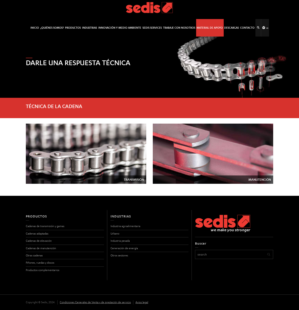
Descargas (231, 27)
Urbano (115, 233)
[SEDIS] (149, 9)
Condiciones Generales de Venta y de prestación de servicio (95, 302)
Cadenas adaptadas (37, 233)
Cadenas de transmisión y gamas (45, 226)
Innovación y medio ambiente (119, 27)
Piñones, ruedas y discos (40, 262)
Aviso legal (141, 302)
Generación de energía (124, 248)
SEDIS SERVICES (152, 27)
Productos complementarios (42, 270)
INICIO (34, 27)
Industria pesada (120, 240)
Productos (73, 27)
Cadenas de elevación (39, 240)
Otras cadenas (34, 255)
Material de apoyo (210, 27)
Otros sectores (119, 255)
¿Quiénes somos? (52, 27)
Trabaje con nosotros (179, 27)
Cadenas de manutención (41, 248)
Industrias (89, 27)
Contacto (247, 27)
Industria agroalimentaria (125, 226)
